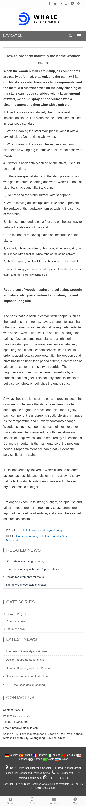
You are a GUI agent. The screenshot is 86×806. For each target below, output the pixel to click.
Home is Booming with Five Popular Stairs (32, 569)
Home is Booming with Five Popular (28, 668)
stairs (36, 71)
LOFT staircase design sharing (42, 530)
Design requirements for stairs (25, 576)
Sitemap (50, 788)
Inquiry (53, 803)
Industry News (16, 628)
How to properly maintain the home (28, 676)
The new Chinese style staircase (26, 584)
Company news (16, 621)
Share (11, 803)
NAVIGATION (12, 35)
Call (32, 803)
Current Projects (17, 614)
